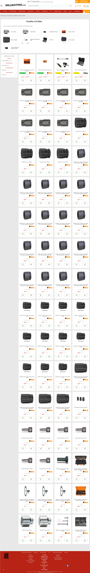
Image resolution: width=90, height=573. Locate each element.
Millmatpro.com (3, 15)
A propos (30, 557)
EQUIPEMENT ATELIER (57, 11)
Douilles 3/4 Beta (22, 15)
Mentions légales (43, 552)
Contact (58, 556)
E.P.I (50, 11)
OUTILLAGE (4, 11)
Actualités (31, 559)
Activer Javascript (58, 559)
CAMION (65, 11)
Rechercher (36, 552)
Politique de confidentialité (57, 552)
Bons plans (58, 554)
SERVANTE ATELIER (22, 11)
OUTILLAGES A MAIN (12, 11)
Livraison (65, 552)
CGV (49, 552)
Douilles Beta (15, 15)
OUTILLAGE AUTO (30, 11)
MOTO (70, 11)
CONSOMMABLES (77, 11)
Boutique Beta (9, 15)
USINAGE (37, 11)
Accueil (30, 554)
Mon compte (30, 556)
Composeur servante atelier (26, 552)
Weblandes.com (50, 572)
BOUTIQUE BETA (44, 11)
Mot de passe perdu (58, 557)
